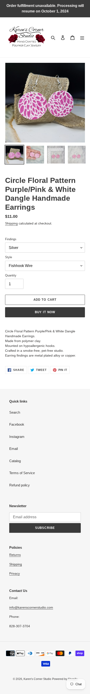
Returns (15, 555)
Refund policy (19, 485)
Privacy (14, 573)
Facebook (16, 424)
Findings (10, 239)
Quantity (10, 275)
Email (13, 449)
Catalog (15, 461)
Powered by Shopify (64, 679)
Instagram (16, 437)
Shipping (11, 223)
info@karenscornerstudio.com (31, 607)
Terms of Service (22, 473)
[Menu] (82, 37)
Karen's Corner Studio (37, 679)
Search (14, 412)
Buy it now (45, 312)
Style (8, 257)
